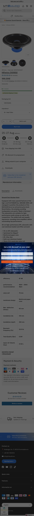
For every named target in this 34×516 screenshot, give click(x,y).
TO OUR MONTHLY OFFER (17, 270)
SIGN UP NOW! (17, 261)
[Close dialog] (32, 243)
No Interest (17, 264)
